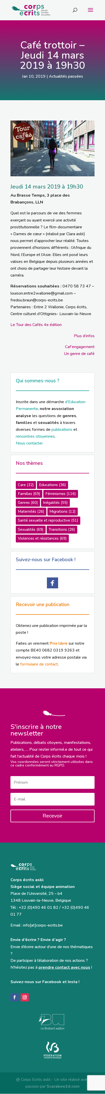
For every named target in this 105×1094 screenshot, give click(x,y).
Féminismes (60, 493)
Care (26, 484)
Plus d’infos (84, 336)
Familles (29, 493)
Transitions (62, 529)
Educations (52, 484)
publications (61, 429)
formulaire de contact (39, 664)
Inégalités (55, 502)
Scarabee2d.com (63, 1086)
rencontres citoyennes (35, 436)
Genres (28, 502)
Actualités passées (66, 76)
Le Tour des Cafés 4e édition (36, 325)
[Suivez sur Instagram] (25, 997)
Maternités (31, 511)
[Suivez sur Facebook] (14, 997)
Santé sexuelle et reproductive (48, 520)
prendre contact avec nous (64, 967)
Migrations (62, 511)
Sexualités (31, 529)
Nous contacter (29, 443)
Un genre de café (79, 353)
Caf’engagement (80, 347)
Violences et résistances (42, 538)
